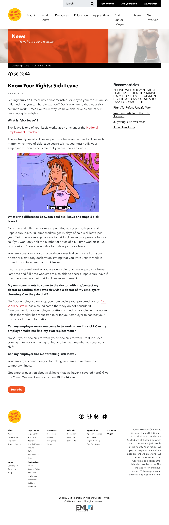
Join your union (129, 3)
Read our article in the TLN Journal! (131, 115)
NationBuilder (93, 497)
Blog (48, 65)
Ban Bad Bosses (93, 444)
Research (51, 437)
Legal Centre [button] (45, 17)
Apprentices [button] (101, 15)
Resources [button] (62, 15)
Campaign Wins (21, 65)
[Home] (14, 14)
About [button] (31, 15)
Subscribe (38, 65)
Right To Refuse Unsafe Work (132, 108)
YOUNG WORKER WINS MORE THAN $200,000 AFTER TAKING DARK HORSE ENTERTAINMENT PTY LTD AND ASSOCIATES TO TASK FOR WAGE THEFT (135, 96)
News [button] (138, 15)
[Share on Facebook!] (10, 74)
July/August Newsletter (129, 122)
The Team (12, 441)
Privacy (106, 497)
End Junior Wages (119, 19)
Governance (13, 437)
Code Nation (75, 497)
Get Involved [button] (152, 17)
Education (71, 434)
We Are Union (150, 3)
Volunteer (32, 472)
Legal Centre (33, 434)
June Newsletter (124, 128)
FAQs (30, 451)
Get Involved (107, 3)
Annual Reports (14, 444)
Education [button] (81, 15)
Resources (51, 434)
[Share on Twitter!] (16, 74)
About (10, 434)
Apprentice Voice (94, 434)
